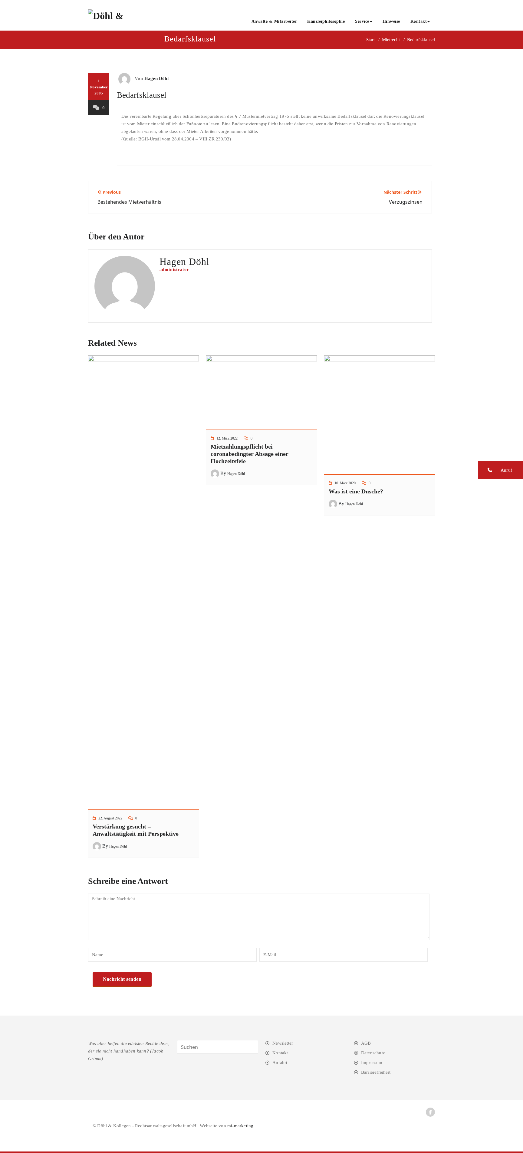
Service (362, 21)
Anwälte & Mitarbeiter (274, 21)
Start (370, 39)
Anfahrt (279, 1062)
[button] (500, 470)
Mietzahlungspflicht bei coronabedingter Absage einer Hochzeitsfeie (249, 453)
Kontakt (418, 21)
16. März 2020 (345, 483)
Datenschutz (373, 1052)
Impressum (372, 1062)
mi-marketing (240, 1125)
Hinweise (391, 21)
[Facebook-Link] (430, 1112)
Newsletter (282, 1043)
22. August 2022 (110, 818)
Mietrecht (391, 39)
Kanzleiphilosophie (326, 21)
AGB (366, 1043)
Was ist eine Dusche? (356, 491)
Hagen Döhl (156, 78)
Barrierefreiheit (375, 1072)
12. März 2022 (227, 438)
